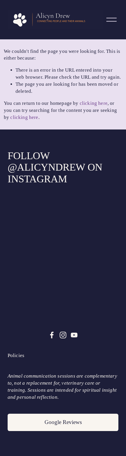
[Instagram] (63, 335)
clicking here (94, 103)
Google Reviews (63, 422)
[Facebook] (51, 335)
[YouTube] (74, 335)
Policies (16, 355)
